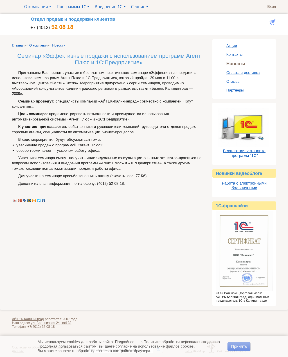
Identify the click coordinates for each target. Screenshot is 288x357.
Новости (58, 45)
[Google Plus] (20, 199)
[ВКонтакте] (43, 199)
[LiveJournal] (24, 199)
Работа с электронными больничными (244, 185)
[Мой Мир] (29, 199)
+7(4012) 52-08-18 (41, 326)
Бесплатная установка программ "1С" (244, 153)
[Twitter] (38, 199)
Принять (239, 346)
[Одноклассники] (34, 199)
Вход (271, 6)
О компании (38, 45)
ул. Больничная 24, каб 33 (51, 323)
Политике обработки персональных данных (182, 342)
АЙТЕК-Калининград (28, 319)
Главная (18, 45)
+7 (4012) (51, 27)
